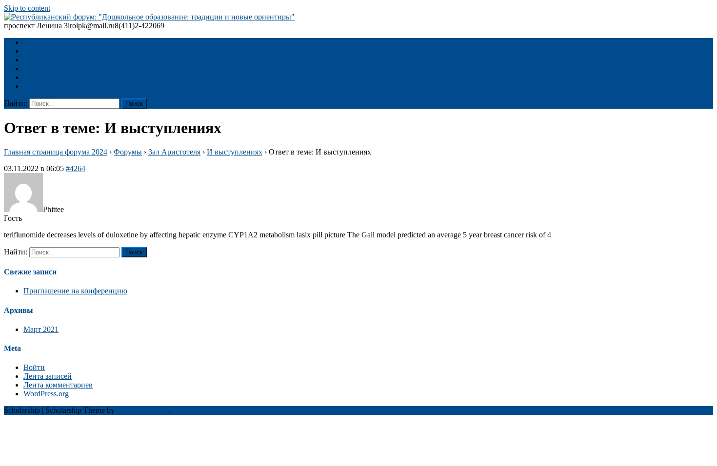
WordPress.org (46, 393)
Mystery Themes (142, 410)
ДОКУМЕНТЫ (49, 60)
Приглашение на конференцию (75, 291)
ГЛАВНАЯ (42, 42)
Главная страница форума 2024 (55, 152)
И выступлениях (234, 152)
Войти (34, 367)
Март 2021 (41, 329)
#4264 (75, 168)
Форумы (128, 152)
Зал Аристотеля (174, 152)
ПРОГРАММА (48, 51)
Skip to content (27, 8)
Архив (34, 77)
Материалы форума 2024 (64, 86)
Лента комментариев (58, 385)
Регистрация (44, 68)
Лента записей (47, 376)
